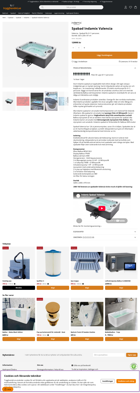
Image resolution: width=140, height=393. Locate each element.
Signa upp (132, 355)
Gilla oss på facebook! (82, 365)
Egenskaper (78, 232)
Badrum (5, 13)
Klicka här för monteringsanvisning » (87, 226)
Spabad (13, 13)
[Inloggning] (126, 7)
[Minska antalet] (73, 48)
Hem (4, 18)
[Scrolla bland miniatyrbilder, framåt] (66, 101)
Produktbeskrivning (82, 68)
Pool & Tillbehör (37, 13)
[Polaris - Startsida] (12, 7)
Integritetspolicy (89, 385)
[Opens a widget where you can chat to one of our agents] (7, 389)
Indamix (26, 18)
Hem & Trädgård (24, 13)
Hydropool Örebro (72, 13)
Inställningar (107, 381)
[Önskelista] (130, 7)
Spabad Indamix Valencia (40, 18)
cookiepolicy (16, 387)
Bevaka (19, 288)
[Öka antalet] (84, 48)
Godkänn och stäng (126, 381)
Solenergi (48, 13)
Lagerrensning (59, 13)
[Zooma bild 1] (35, 55)
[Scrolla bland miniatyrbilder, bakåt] (4, 101)
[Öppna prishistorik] (14, 284)
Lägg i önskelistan (80, 61)
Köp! (19, 339)
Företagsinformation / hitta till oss (50, 369)
